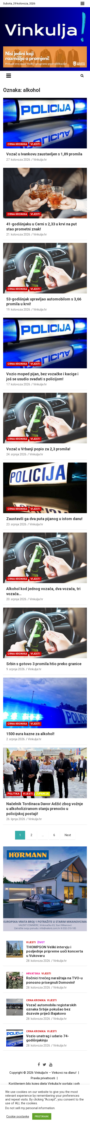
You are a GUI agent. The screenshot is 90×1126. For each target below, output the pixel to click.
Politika (13, 793)
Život (41, 942)
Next (68, 835)
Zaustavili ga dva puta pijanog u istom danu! (44, 519)
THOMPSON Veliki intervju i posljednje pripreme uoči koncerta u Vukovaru (54, 951)
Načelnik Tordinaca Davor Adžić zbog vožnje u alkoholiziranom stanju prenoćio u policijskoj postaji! (44, 809)
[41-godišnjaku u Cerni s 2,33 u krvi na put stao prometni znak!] (45, 193)
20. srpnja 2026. (16, 599)
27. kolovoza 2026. (18, 159)
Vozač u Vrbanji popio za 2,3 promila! (38, 449)
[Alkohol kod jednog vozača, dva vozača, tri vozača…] (45, 558)
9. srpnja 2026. (15, 669)
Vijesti (35, 144)
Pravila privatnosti (43, 1078)
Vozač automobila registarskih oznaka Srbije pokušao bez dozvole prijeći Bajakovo (51, 1009)
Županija (42, 793)
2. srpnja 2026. (15, 739)
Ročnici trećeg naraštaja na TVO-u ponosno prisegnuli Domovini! (54, 980)
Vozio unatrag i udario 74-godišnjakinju (47, 1038)
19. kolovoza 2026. (18, 309)
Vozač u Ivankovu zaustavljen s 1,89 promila (44, 154)
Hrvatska (33, 973)
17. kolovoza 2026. (18, 384)
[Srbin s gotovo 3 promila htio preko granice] (45, 632)
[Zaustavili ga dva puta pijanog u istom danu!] (45, 488)
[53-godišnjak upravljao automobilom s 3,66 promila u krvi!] (45, 268)
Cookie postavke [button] (17, 1116)
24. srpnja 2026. (16, 454)
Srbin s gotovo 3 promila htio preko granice (43, 664)
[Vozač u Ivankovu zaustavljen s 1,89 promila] (45, 123)
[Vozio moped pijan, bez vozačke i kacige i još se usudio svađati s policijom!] (45, 342)
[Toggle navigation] (8, 76)
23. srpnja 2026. (16, 524)
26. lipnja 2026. (16, 819)
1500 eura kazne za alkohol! (30, 734)
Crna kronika (17, 144)
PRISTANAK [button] (42, 1116)
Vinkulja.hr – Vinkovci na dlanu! (55, 1073)
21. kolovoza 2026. (18, 234)
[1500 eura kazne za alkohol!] (45, 702)
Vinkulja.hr (40, 159)
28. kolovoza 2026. (38, 960)
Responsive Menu (82, 3)
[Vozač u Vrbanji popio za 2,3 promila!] (45, 418)
